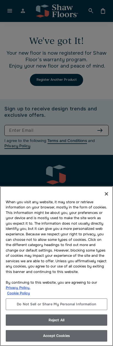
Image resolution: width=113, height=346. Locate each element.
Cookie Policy (18, 293)
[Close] (106, 194)
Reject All (56, 320)
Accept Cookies (56, 335)
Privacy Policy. (18, 287)
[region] (56, 266)
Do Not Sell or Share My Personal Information (56, 304)
